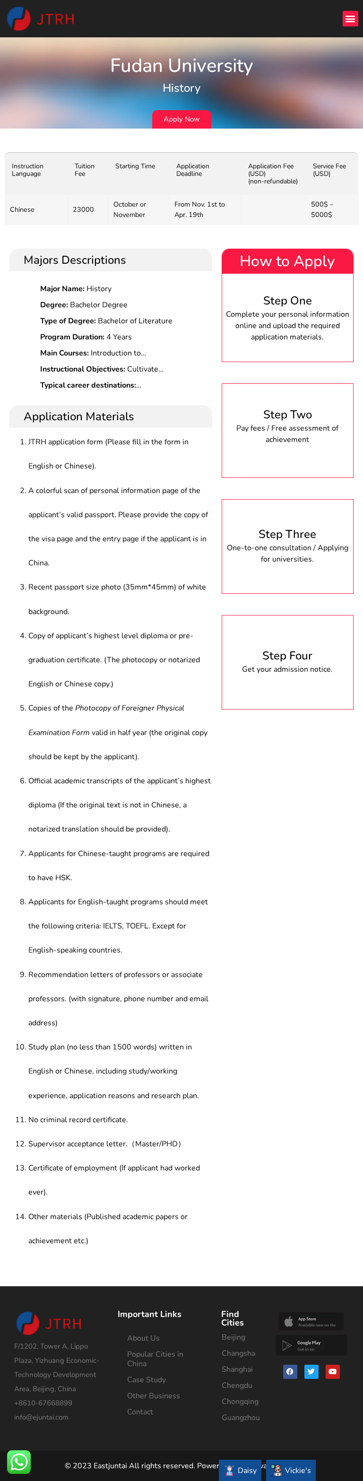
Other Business (153, 1396)
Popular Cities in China (155, 1359)
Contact (140, 1412)
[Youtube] (333, 1372)
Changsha (238, 1353)
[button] (350, 18)
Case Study (146, 1380)
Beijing (233, 1337)
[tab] (240, 1470)
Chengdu (237, 1385)
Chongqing (240, 1401)
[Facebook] (290, 1372)
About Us (143, 1338)
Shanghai (237, 1369)
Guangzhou (241, 1417)
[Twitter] (311, 1372)
